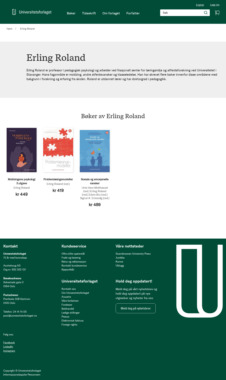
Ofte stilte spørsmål (73, 253)
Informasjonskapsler (15, 374)
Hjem (10, 28)
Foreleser (67, 304)
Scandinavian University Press (133, 253)
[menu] (103, 13)
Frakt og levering (71, 257)
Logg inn (214, 5)
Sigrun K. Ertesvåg (94, 198)
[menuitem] (71, 13)
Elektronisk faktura (73, 320)
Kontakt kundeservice (74, 265)
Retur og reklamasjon (74, 261)
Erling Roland (22, 187)
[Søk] (206, 12)
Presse (65, 316)
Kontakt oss (69, 288)
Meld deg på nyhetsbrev (136, 308)
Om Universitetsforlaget (75, 292)
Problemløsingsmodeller (58, 179)
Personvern (34, 374)
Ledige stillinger (71, 312)
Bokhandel (68, 308)
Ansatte (66, 296)
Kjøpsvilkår (68, 269)
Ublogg (120, 265)
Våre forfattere (70, 300)
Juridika (120, 257)
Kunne (119, 261)
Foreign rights (69, 324)
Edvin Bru (98, 194)
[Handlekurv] (217, 12)
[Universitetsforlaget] (31, 11)
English (200, 4)
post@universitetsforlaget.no (20, 315)
